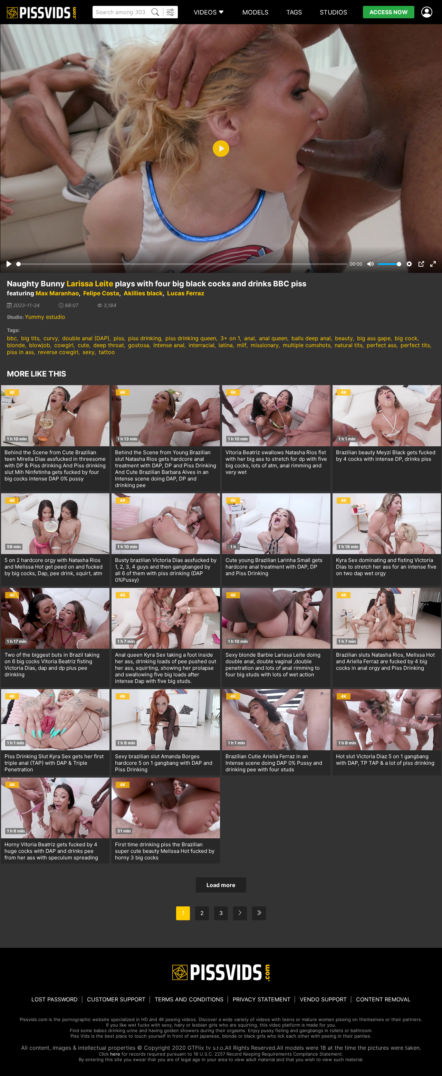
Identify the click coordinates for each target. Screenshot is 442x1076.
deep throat (108, 345)
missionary (265, 345)
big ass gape (374, 338)
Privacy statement (261, 999)
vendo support (323, 999)
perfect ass (381, 345)
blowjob (39, 345)
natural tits (349, 345)
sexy (89, 352)
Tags (294, 12)
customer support (116, 999)
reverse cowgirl (58, 352)
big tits (30, 338)
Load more (221, 885)
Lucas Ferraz (185, 293)
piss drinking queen (190, 338)
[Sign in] (428, 12)
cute (83, 345)
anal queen (273, 338)
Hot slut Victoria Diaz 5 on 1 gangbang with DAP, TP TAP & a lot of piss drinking (385, 759)
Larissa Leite (90, 283)
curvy (51, 338)
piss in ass (20, 352)
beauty (344, 338)
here (115, 1054)
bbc (12, 338)
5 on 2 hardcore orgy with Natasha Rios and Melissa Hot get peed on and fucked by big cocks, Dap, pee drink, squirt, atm (53, 567)
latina (226, 345)
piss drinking (144, 338)
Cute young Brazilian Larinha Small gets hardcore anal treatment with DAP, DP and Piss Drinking (274, 567)
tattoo (107, 352)
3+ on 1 (230, 338)
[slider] (181, 264)
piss (119, 338)
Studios (333, 12)
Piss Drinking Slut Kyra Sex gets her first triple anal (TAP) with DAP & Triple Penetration (54, 763)
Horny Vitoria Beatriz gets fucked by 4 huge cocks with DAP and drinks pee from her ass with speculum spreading (51, 851)
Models (255, 12)
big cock (406, 338)
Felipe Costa (101, 293)
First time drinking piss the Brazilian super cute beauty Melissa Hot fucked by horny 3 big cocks (164, 851)
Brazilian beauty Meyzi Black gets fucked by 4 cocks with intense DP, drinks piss (385, 455)
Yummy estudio (45, 316)
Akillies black (143, 293)
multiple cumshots (306, 345)
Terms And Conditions (189, 999)
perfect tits (415, 345)
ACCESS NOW (388, 12)
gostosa (138, 345)
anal (249, 338)
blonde (16, 345)
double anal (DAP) (85, 338)
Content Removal (383, 999)
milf (242, 345)
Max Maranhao (57, 293)
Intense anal (168, 345)
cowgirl (64, 345)
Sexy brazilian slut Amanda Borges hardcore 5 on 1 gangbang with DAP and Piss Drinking (163, 763)
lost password (54, 999)
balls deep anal (311, 338)
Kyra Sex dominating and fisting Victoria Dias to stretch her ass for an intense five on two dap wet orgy (386, 567)
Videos (205, 12)
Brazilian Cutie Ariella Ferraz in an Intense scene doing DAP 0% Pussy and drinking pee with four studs (273, 763)
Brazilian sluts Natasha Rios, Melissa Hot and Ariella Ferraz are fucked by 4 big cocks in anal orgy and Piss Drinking (385, 661)
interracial (201, 345)
